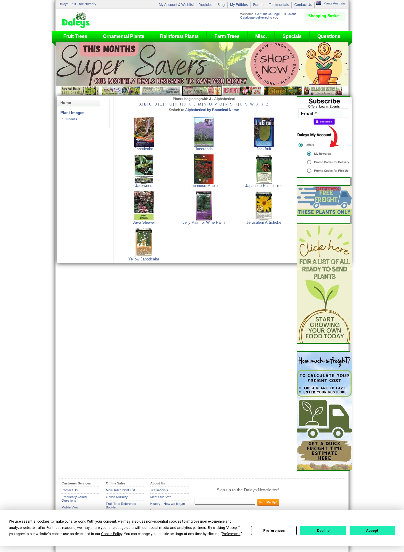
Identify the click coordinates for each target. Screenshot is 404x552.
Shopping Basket (324, 16)
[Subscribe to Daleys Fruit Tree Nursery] (323, 137)
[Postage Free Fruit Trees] (323, 200)
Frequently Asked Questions (74, 498)
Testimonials (279, 5)
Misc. (261, 36)
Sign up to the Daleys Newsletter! (248, 489)
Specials (292, 36)
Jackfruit (263, 149)
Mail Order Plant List (120, 490)
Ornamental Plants (123, 36)
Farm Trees (227, 36)
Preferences (274, 531)
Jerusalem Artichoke (263, 222)
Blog (221, 5)
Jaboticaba (144, 149)
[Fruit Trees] (77, 20)
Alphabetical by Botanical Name (212, 110)
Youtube (205, 5)
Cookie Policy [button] (111, 534)
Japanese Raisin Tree (263, 186)
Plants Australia (334, 3)
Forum (258, 5)
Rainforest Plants (179, 36)
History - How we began (167, 503)
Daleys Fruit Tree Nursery (77, 4)
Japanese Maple (204, 186)
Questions (328, 36)
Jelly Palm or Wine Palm (203, 222)
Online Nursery (117, 497)
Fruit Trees (75, 36)
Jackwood (143, 186)
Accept (372, 531)
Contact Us (303, 5)
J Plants (71, 119)
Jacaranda (204, 149)
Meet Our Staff (160, 497)
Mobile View (70, 507)
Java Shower (144, 222)
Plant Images (72, 113)
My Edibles (239, 5)
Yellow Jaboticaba (143, 259)
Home (65, 102)
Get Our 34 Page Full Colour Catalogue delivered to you (268, 15)
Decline (323, 531)
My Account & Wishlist (176, 5)
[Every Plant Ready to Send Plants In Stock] (323, 283)
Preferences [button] (231, 534)
